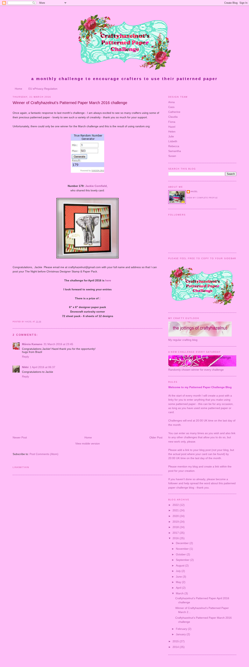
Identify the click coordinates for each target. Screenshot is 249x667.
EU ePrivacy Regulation (42, 88)
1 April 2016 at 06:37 (42, 367)
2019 (176, 521)
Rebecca (173, 146)
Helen (171, 131)
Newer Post (20, 437)
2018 (176, 527)
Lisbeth (172, 141)
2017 (176, 532)
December (182, 543)
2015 (176, 641)
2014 (176, 646)
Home (18, 88)
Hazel (171, 126)
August (180, 565)
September (183, 559)
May (179, 582)
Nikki (25, 367)
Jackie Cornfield (96, 185)
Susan (172, 155)
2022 (176, 504)
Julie (171, 136)
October (181, 554)
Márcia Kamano (32, 344)
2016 (176, 538)
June (179, 576)
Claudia (173, 116)
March (180, 593)
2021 (176, 510)
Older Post (155, 437)
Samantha (174, 151)
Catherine (174, 111)
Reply (25, 356)
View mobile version (87, 443)
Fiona (171, 121)
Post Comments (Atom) (44, 454)
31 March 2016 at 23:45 (58, 344)
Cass (171, 107)
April (179, 587)
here (108, 280)
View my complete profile (202, 198)
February (182, 628)
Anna (171, 102)
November (182, 548)
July (178, 570)
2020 (176, 516)
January (181, 634)
